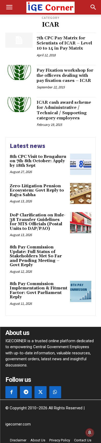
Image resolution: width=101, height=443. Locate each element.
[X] (40, 392)
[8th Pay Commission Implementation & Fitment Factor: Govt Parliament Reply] (80, 291)
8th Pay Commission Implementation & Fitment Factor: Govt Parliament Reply (38, 290)
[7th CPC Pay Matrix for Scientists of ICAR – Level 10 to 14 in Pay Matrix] (19, 40)
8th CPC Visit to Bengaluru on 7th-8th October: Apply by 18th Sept (38, 161)
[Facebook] (11, 392)
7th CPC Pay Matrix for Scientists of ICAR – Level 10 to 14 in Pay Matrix (64, 43)
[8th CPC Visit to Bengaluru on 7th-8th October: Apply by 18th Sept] (80, 164)
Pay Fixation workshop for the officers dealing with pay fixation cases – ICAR (65, 75)
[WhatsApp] (55, 392)
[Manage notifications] (89, 432)
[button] (9, 7)
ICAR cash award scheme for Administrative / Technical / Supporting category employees (64, 110)
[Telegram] (26, 392)
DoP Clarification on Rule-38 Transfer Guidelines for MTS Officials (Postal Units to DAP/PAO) (37, 222)
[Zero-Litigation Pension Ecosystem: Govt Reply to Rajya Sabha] (80, 193)
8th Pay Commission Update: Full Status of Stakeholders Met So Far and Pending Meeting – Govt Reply (36, 256)
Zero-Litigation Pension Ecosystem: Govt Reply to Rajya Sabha (37, 191)
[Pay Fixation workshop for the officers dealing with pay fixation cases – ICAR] (19, 72)
